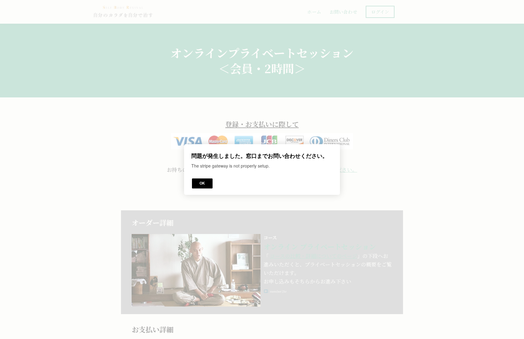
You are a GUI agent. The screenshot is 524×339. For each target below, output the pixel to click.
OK (202, 183)
